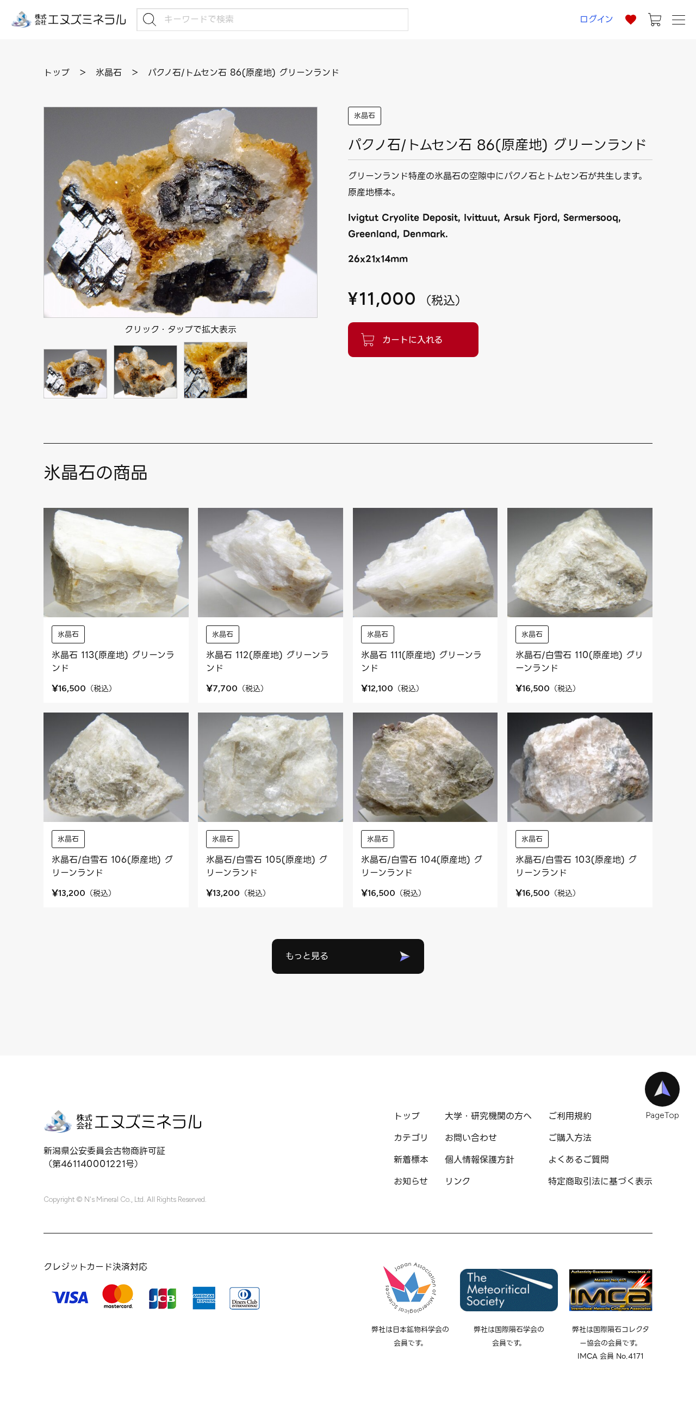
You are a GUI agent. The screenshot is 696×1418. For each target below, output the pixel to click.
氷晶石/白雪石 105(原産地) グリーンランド (266, 866)
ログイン (596, 19)
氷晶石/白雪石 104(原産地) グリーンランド (421, 866)
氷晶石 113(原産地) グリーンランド (113, 661)
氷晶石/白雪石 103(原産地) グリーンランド (576, 866)
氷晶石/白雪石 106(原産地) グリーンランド (112, 866)
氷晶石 (364, 115)
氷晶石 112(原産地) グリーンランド (267, 661)
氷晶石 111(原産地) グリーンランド (421, 661)
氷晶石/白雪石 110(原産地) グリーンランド (579, 661)
